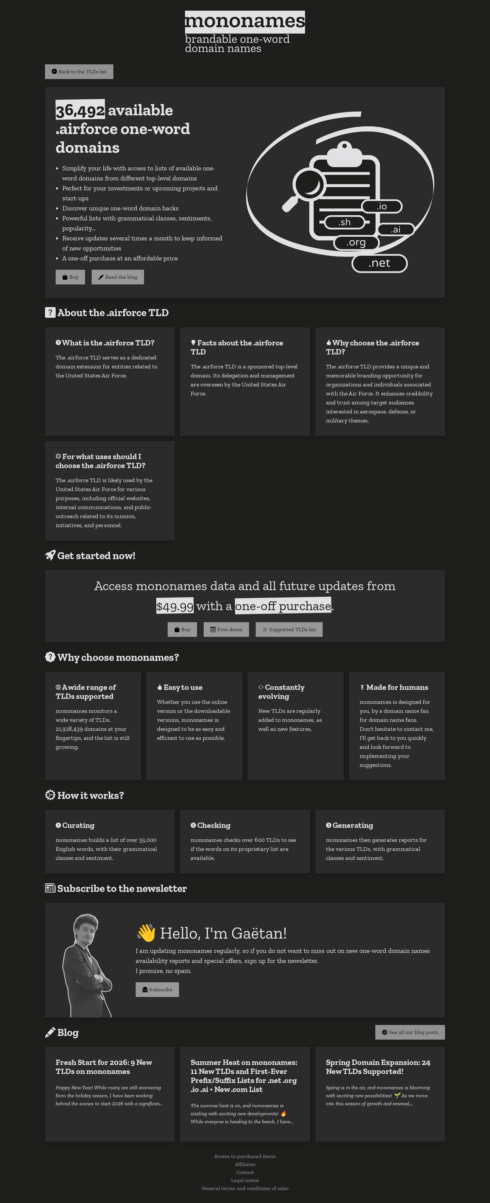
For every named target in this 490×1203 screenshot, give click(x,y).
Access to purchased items (245, 1156)
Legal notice (245, 1180)
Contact (245, 1172)
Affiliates (245, 1164)
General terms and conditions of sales (245, 1188)
